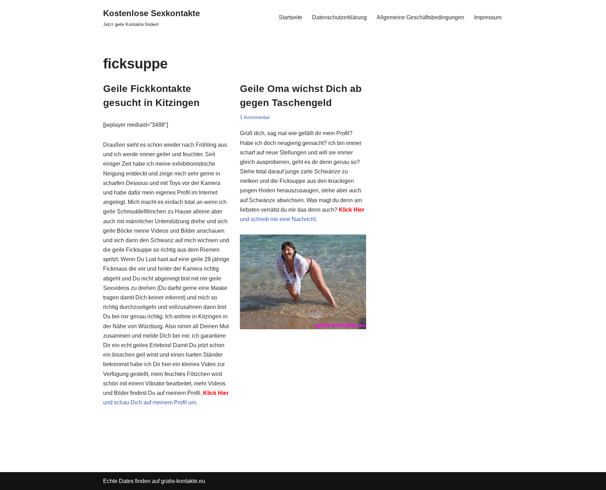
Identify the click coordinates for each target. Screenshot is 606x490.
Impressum (487, 17)
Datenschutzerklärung (339, 17)
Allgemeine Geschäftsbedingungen (420, 17)
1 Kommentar (255, 117)
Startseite (290, 17)
